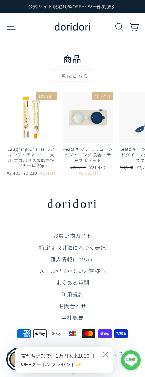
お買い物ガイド (72, 235)
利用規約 (72, 294)
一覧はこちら (72, 76)
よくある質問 (72, 282)
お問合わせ (72, 306)
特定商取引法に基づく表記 (72, 247)
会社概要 (72, 317)
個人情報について (72, 259)
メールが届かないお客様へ (72, 270)
